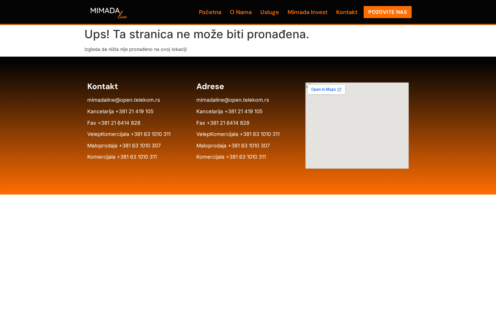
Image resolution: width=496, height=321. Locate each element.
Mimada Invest (308, 12)
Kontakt (346, 12)
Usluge (269, 12)
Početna (210, 12)
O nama (241, 12)
